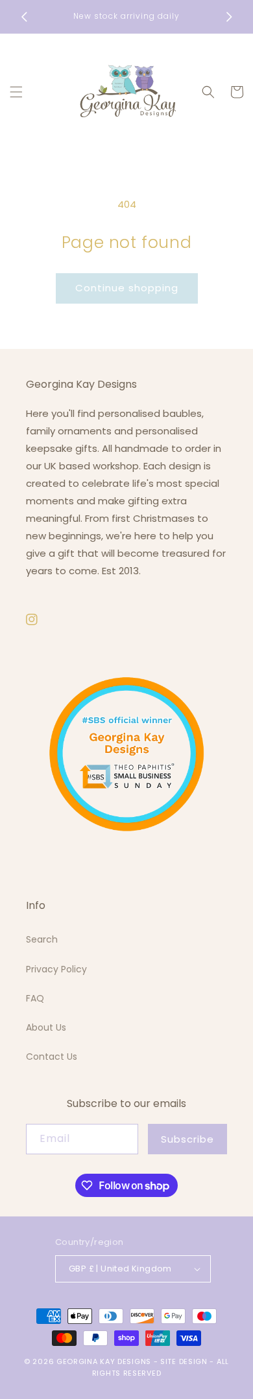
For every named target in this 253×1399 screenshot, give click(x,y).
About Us (46, 1027)
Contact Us (51, 1056)
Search (42, 939)
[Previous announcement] (24, 17)
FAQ (35, 998)
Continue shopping (126, 288)
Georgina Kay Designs (103, 1361)
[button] (16, 92)
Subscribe (187, 1139)
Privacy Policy (56, 969)
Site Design (184, 1361)
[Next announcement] (229, 17)
